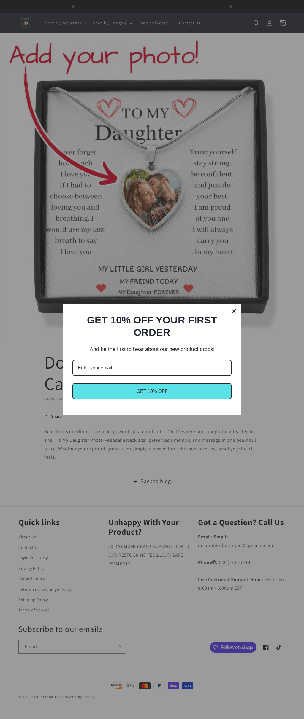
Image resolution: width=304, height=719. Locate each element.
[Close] (234, 311)
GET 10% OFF (152, 391)
